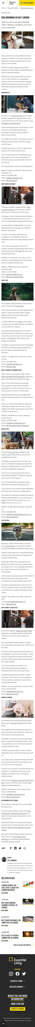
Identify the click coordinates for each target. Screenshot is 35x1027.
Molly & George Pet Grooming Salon (13, 376)
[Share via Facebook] (10, 848)
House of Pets (13, 452)
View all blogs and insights (22, 945)
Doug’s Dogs (19, 306)
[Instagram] (11, 974)
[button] (3, 3)
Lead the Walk (9, 546)
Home (3, 8)
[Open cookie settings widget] (3, 1023)
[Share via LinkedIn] (15, 848)
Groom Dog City (17, 116)
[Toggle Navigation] (3, 3)
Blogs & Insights (13, 8)
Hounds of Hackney (17, 723)
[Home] (11, 3)
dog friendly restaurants (19, 813)
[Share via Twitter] (20, 848)
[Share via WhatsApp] (24, 848)
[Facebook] (17, 974)
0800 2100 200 (17, 1003)
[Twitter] (24, 974)
